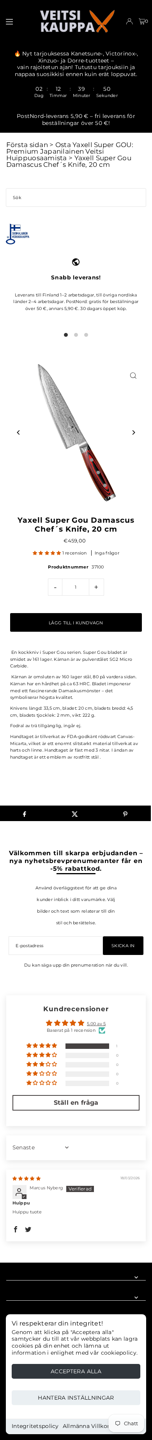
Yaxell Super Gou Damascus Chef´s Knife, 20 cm (68, 161)
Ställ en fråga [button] (76, 1102)
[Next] (133, 432)
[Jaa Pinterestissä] (125, 813)
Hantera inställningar (76, 1397)
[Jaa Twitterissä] (74, 813)
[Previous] (19, 432)
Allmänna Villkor (86, 1426)
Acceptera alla (76, 1371)
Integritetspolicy (35, 1426)
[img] (26, 1178)
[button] (47, 553)
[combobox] (76, 197)
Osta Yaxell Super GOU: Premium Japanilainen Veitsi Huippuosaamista (69, 151)
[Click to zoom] (133, 375)
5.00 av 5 (96, 1023)
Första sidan (27, 145)
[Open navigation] (18, 21)
